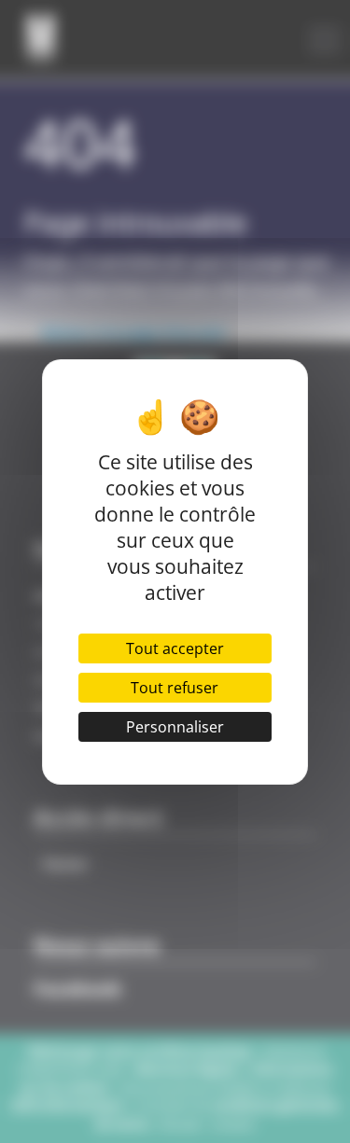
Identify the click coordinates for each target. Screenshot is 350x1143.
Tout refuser (174, 687)
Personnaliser (175, 727)
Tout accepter (175, 648)
